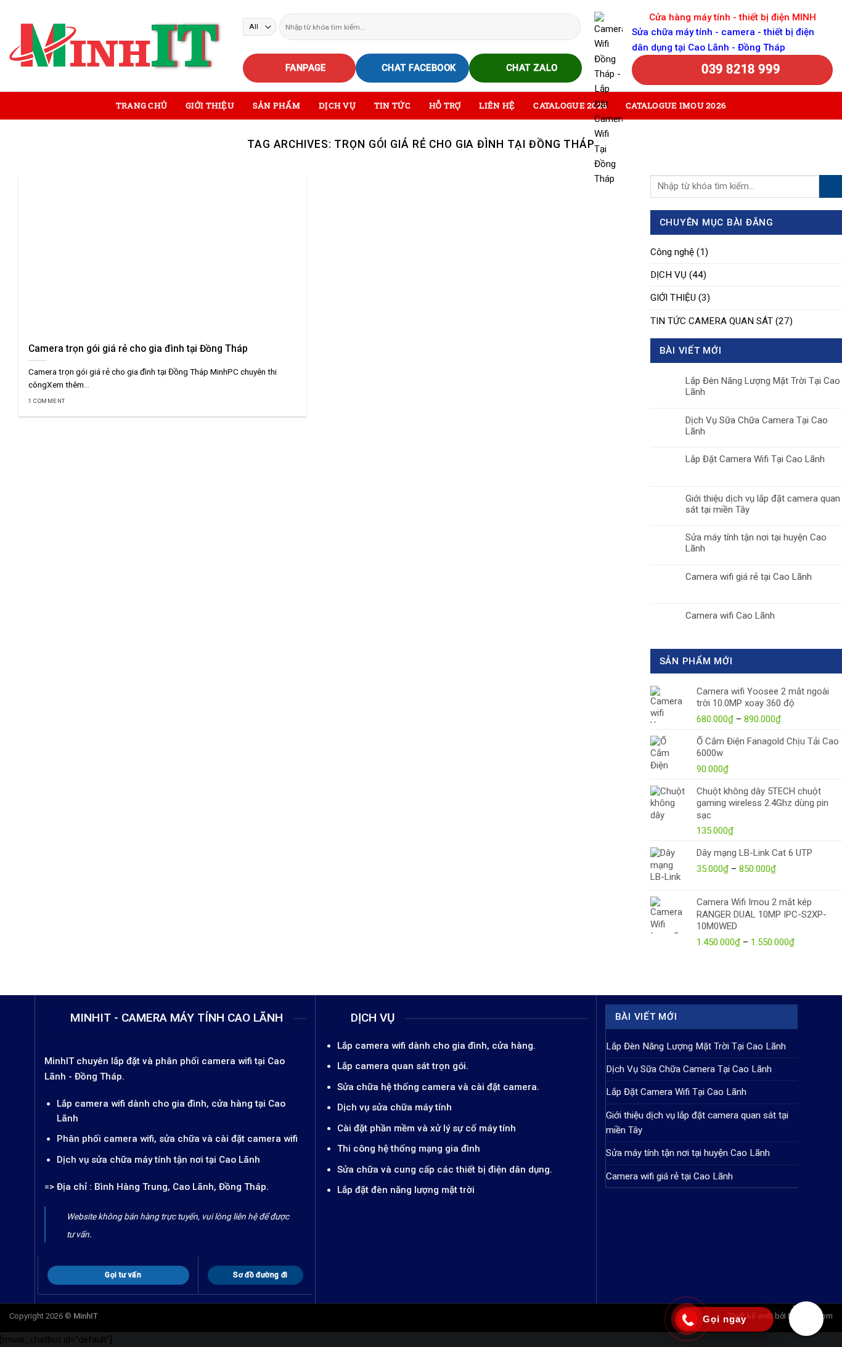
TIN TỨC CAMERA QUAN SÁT (711, 321)
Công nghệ (672, 252)
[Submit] (570, 26)
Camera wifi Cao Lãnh (730, 615)
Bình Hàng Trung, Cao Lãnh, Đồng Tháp (180, 1186)
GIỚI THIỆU (210, 105)
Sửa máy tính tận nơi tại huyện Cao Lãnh (756, 543)
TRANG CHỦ (141, 105)
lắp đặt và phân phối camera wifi (181, 1061)
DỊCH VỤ (668, 274)
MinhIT (60, 1061)
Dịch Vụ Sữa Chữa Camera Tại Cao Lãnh (756, 426)
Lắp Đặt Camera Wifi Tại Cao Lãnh (755, 459)
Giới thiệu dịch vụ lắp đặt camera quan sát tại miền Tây (762, 504)
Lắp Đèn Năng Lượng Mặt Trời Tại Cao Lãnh (762, 386)
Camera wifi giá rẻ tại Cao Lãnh (748, 576)
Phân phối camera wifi (105, 1138)
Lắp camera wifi (91, 1103)
